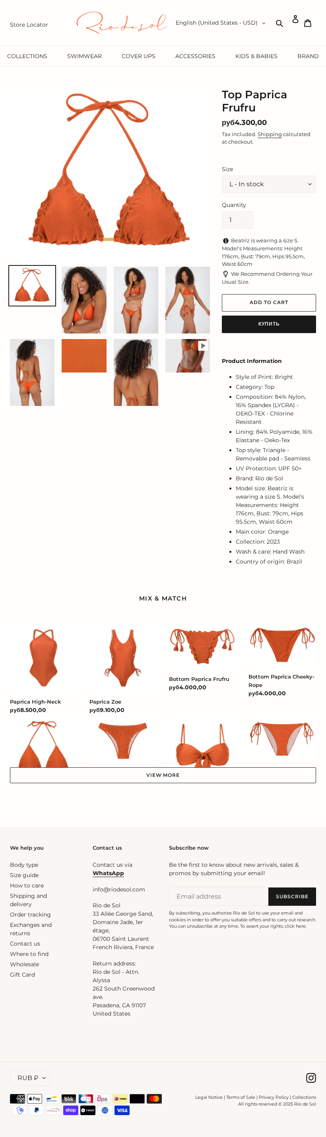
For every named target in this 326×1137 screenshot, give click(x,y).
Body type (24, 864)
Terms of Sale (240, 1097)
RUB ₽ (28, 1078)
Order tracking (30, 914)
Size (227, 169)
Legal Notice (209, 1097)
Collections (304, 1097)
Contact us (25, 943)
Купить (269, 324)
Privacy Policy (274, 1097)
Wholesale (24, 964)
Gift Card (22, 974)
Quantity (234, 205)
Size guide (24, 875)
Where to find (29, 954)
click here (295, 926)
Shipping (270, 134)
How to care (27, 885)
